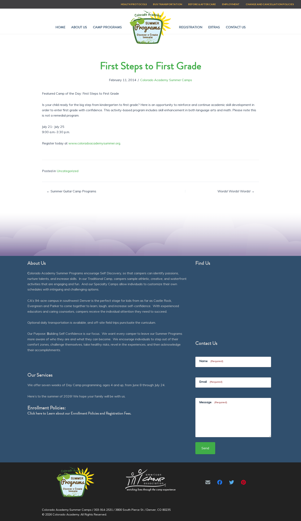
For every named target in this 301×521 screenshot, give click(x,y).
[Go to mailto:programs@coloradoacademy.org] (208, 482)
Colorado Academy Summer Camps (166, 80)
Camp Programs (107, 27)
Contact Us (236, 27)
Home (60, 27)
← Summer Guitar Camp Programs (71, 191)
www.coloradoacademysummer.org (94, 143)
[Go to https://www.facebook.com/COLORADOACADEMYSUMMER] (220, 482)
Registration (190, 27)
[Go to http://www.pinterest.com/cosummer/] (243, 482)
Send (205, 448)
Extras (214, 27)
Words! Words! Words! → (236, 191)
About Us (79, 27)
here (39, 413)
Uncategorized (67, 171)
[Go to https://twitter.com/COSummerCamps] (231, 482)
